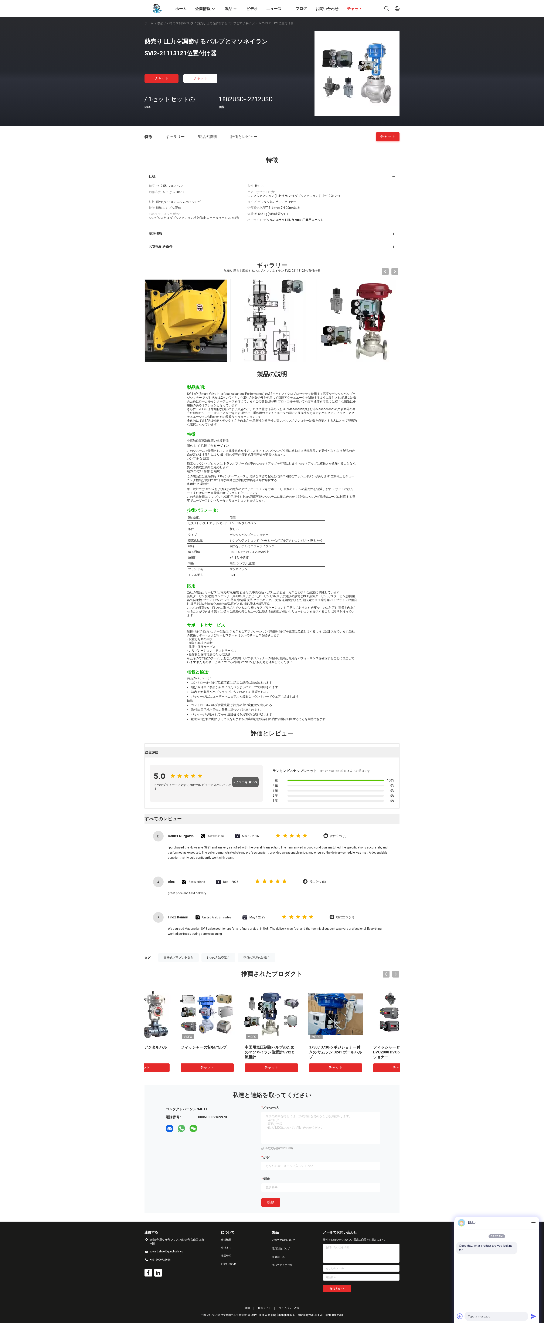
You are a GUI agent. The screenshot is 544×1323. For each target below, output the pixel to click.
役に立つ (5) (317, 881)
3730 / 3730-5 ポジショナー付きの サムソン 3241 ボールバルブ (304, 1052)
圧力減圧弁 (278, 1257)
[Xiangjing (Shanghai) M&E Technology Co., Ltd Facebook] (148, 1273)
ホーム (148, 23)
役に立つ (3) (338, 836)
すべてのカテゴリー (283, 1265)
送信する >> (337, 1288)
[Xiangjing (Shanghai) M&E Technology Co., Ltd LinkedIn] (158, 1273)
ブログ (301, 8)
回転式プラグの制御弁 (178, 957)
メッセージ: (271, 1107)
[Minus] (533, 1222)
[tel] (205, 1128)
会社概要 (226, 1239)
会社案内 (226, 1247)
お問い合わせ (228, 1263)
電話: (266, 1179)
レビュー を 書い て (245, 782)
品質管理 (226, 1255)
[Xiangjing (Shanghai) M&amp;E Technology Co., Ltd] (157, 8)
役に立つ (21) (345, 917)
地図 (247, 1308)
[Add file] (460, 1316)
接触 (270, 1202)
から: (266, 1157)
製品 (160, 23)
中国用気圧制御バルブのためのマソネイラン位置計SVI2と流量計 (238, 1052)
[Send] (533, 1316)
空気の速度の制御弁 (256, 957)
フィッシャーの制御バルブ (172, 1047)
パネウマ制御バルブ (180, 23)
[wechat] (193, 1128)
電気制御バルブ (281, 1248)
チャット (161, 78)
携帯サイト (264, 1308)
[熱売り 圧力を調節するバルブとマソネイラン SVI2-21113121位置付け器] (357, 73)
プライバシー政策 (289, 1308)
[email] (169, 1128)
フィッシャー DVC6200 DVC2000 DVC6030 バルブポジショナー (368, 1052)
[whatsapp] (181, 1128)
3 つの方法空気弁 (218, 957)
